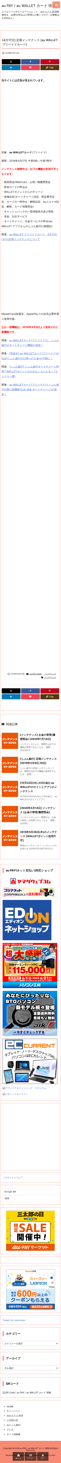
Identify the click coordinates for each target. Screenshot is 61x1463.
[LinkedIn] (11, 67)
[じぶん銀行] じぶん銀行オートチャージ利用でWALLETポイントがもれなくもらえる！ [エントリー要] (30, 371)
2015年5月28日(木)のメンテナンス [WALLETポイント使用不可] (38, 836)
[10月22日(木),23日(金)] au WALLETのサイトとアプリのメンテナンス (38, 787)
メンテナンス (50, 674)
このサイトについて (13, 1177)
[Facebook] (30, 61)
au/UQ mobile (35, 674)
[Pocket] (30, 67)
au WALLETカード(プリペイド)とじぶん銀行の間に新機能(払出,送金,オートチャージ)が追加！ (30, 389)
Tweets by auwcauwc (14, 1320)
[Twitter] (11, 61)
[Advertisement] (30, 116)
